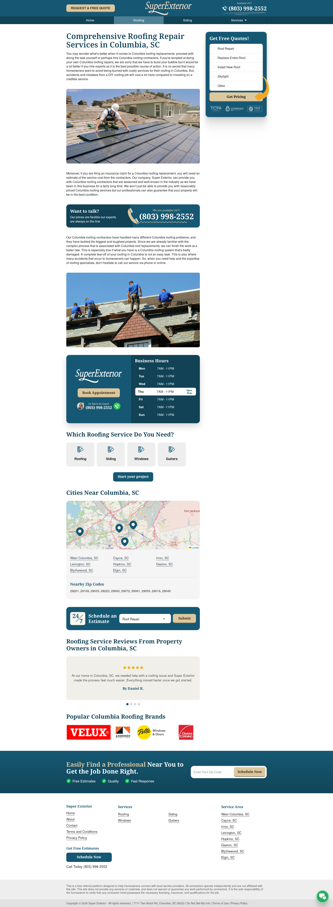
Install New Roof (229, 67)
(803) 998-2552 (99, 407)
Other (221, 86)
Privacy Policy (76, 837)
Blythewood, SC (81, 570)
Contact (71, 825)
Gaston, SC (164, 563)
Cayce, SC (121, 557)
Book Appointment (98, 392)
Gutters (173, 820)
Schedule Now (89, 857)
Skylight (223, 76)
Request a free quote (90, 8)
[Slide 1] (127, 704)
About (70, 819)
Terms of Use (220, 903)
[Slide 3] (135, 704)
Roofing (138, 20)
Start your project (133, 476)
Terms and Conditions (82, 831)
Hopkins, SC (122, 563)
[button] (133, 525)
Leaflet (195, 547)
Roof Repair (226, 48)
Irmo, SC (162, 557)
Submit (184, 618)
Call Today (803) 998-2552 (86, 866)
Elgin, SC (120, 570)
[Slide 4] (139, 704)
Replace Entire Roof (231, 58)
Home (90, 20)
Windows (124, 820)
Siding (187, 20)
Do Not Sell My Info (198, 903)
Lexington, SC (80, 563)
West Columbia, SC (84, 557)
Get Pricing (236, 96)
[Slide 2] (131, 704)
